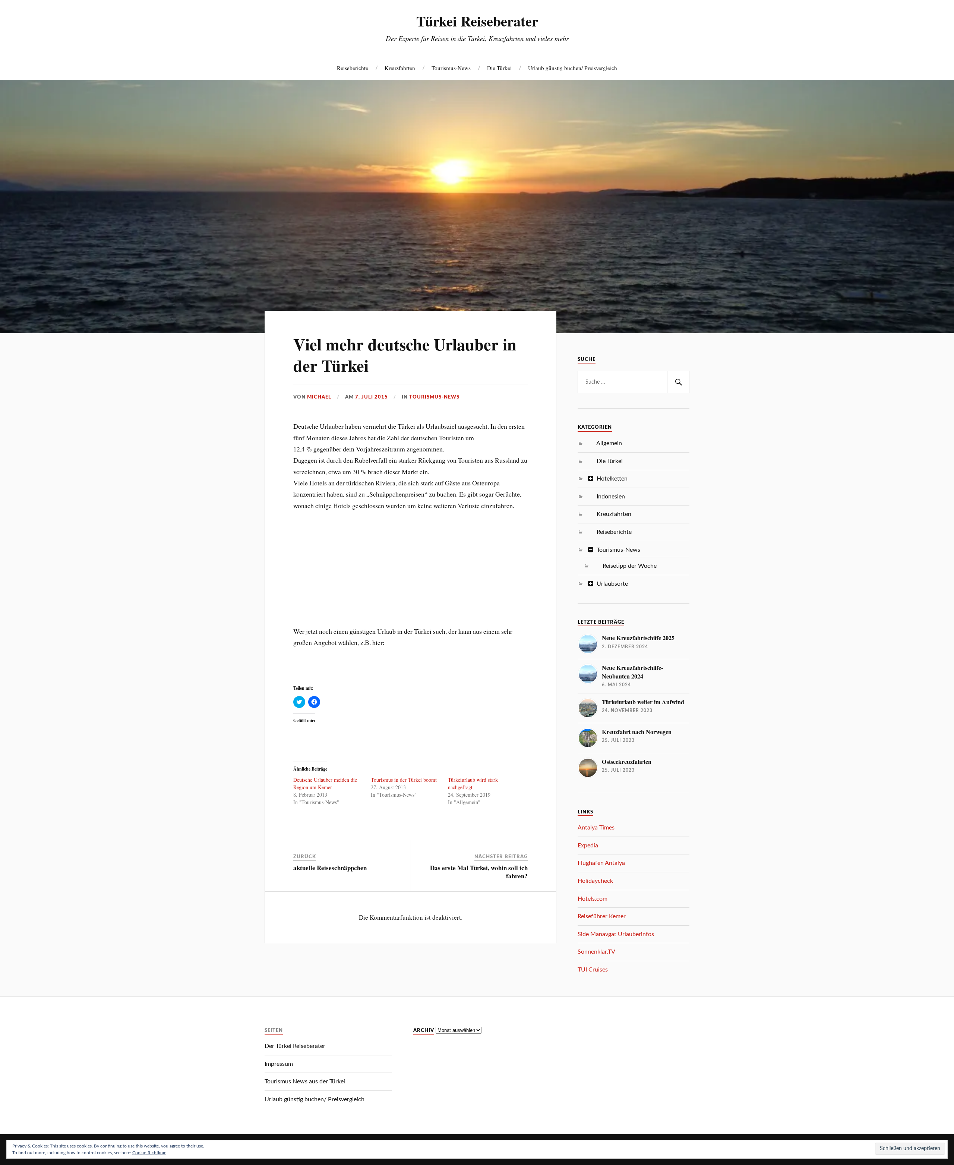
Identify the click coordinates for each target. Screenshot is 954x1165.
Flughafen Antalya (601, 863)
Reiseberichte (352, 68)
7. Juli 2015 (371, 397)
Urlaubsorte (612, 584)
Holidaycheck (595, 881)
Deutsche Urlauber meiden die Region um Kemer (325, 783)
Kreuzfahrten (400, 68)
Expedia (588, 845)
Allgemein (609, 443)
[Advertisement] (410, 563)
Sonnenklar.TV (596, 952)
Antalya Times (596, 828)
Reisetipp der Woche (630, 566)
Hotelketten (612, 479)
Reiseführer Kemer (602, 916)
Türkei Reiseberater (477, 20)
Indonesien (611, 497)
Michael (319, 397)
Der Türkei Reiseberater (295, 1046)
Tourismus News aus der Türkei (305, 1081)
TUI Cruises (593, 970)
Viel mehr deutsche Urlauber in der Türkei (405, 354)
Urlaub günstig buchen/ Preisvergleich (572, 68)
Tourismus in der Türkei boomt (404, 779)
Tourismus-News (451, 68)
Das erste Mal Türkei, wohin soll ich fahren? (479, 872)
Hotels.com (592, 899)
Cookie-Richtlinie (149, 1152)
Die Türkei (499, 68)
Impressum (279, 1064)
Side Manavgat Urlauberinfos (616, 934)
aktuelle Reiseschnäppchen (330, 867)
